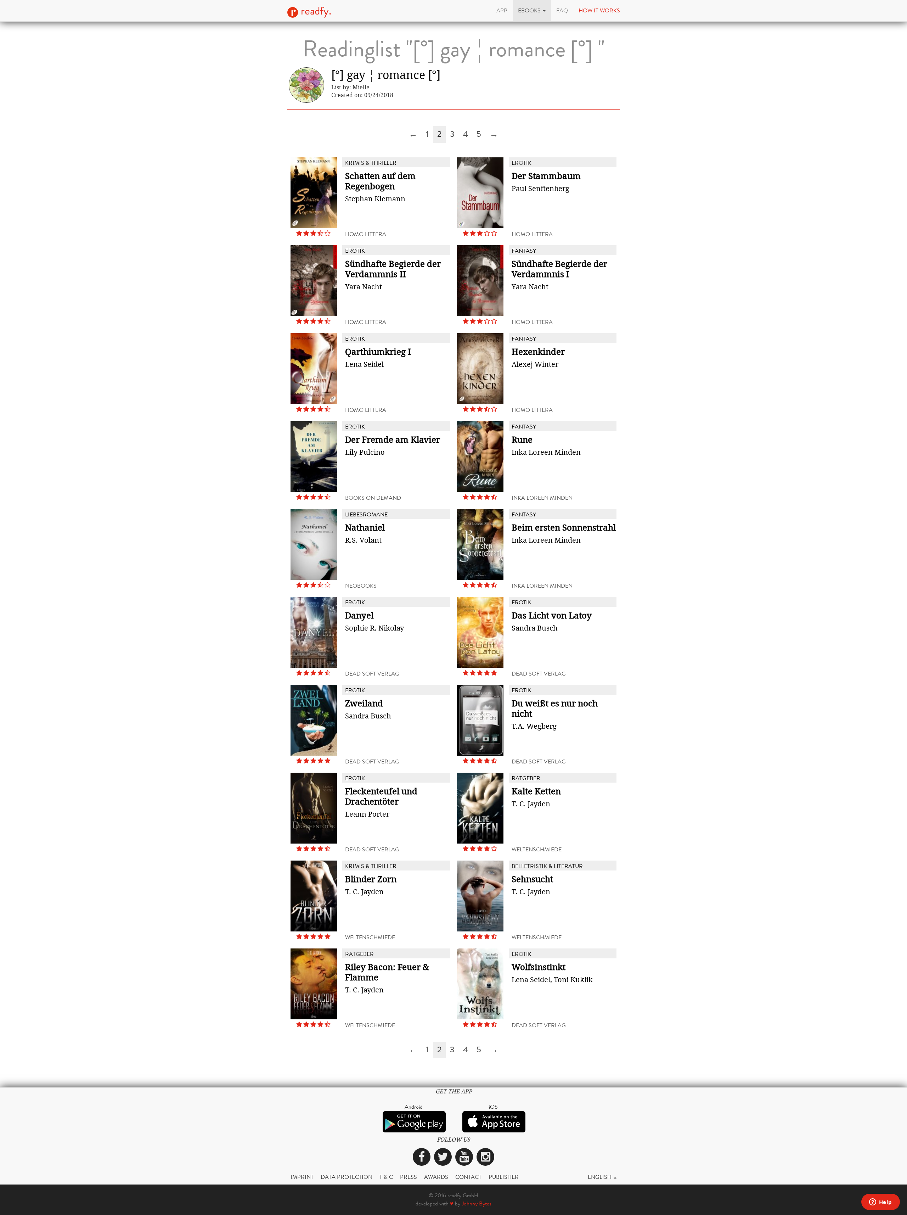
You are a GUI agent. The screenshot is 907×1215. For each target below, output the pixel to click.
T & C (386, 1177)
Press (408, 1177)
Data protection (346, 1177)
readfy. (314, 11)
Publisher (504, 1177)
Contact (468, 1177)
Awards (436, 1177)
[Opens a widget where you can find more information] (880, 1202)
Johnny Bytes (476, 1203)
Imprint (302, 1177)
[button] (532, 10)
